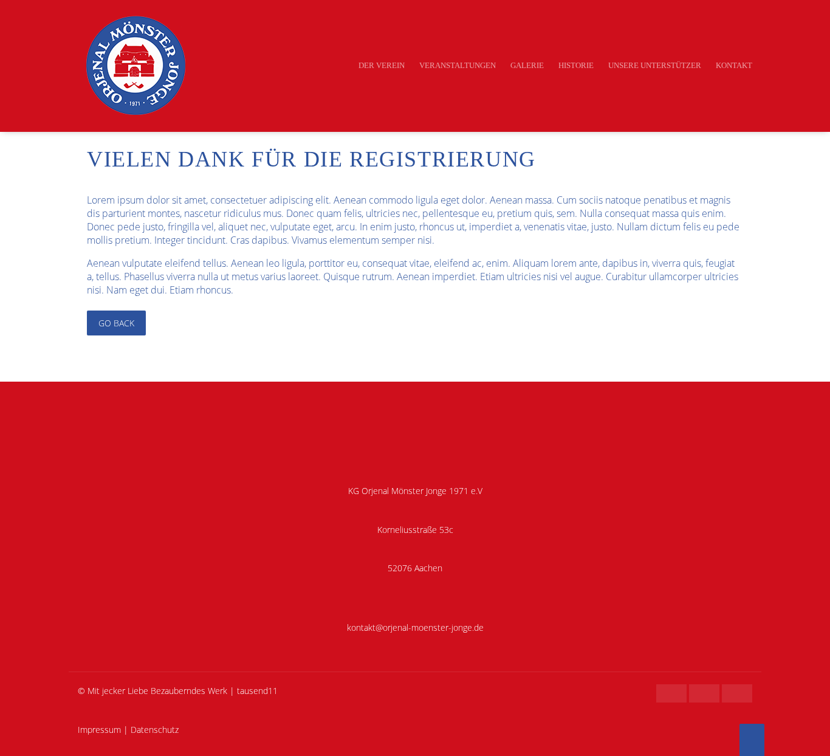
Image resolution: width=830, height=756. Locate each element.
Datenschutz (155, 729)
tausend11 (257, 690)
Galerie (527, 65)
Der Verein (381, 65)
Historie (576, 65)
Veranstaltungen (457, 65)
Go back (116, 323)
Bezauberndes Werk (189, 690)
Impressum (99, 729)
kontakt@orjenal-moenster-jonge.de (415, 627)
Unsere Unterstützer (654, 65)
